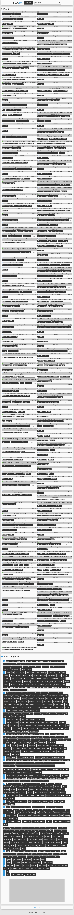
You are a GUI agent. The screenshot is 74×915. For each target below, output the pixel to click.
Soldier (40, 478)
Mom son (40, 185)
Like (39, 621)
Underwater (41, 301)
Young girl (28, 874)
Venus (51, 560)
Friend (18, 731)
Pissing (21, 810)
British (33, 681)
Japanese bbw (51, 763)
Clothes (51, 707)
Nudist (40, 276)
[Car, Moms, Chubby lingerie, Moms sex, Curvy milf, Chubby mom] (19, 354)
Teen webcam (21, 857)
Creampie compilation (27, 704)
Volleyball (28, 169)
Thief (64, 854)
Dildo (37, 710)
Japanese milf (31, 763)
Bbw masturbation (20, 63)
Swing (39, 600)
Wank (3, 332)
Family (16, 722)
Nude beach (21, 411)
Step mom (17, 828)
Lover (16, 351)
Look (17, 781)
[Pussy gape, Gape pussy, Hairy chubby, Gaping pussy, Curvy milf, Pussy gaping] (54, 613)
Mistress (30, 792)
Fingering (62, 722)
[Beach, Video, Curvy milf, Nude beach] (19, 409)
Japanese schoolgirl (9, 772)
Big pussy (13, 684)
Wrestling (14, 868)
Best (63, 672)
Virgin (18, 862)
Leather (46, 778)
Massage (40, 435)
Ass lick (4, 285)
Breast (10, 341)
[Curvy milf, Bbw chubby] (19, 194)
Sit (22, 285)
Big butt (40, 459)
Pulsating (32, 813)
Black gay (40, 681)
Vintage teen (37, 862)
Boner (56, 153)
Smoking (26, 831)
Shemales (63, 845)
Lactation (45, 148)
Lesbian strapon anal (38, 781)
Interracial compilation (57, 757)
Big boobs (7, 678)
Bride (26, 687)
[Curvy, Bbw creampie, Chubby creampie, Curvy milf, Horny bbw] (19, 557)
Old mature (5, 121)
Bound (27, 684)
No (13, 795)
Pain (52, 810)
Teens (57, 857)
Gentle (53, 740)
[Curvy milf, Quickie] (54, 353)
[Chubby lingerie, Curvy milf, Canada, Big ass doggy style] (19, 82)
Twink (55, 854)
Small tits (34, 845)
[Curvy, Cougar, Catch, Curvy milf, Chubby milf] (19, 400)
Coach (8, 169)
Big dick (40, 231)
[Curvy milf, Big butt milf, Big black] (54, 518)
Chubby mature (17, 110)
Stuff (7, 821)
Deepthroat (43, 714)
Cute (66, 696)
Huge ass (24, 748)
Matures (57, 54)
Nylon (8, 795)
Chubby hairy (5, 143)
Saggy (22, 451)
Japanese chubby (42, 164)
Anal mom (47, 132)
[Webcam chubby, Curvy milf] (19, 40)
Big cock (26, 678)
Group (40, 397)
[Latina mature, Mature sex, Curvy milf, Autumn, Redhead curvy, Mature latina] (54, 67)
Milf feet (52, 215)
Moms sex (23, 357)
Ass (31, 661)
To (33, 854)
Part (48, 810)
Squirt (24, 828)
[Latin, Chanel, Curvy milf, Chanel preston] (19, 135)
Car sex (54, 600)
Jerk (67, 769)
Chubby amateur (64, 54)
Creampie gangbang (13, 704)
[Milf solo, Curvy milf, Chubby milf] (19, 112)
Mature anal (7, 787)
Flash (51, 722)
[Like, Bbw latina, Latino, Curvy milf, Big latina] (54, 618)
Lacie (46, 565)
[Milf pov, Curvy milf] (54, 414)
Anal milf (40, 49)
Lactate (51, 148)
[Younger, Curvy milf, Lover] (19, 349)
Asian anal (45, 667)
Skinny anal (60, 836)
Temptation (12, 614)
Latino (50, 621)
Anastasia (59, 301)
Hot (14, 748)
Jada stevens (45, 525)
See (51, 831)
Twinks (46, 857)
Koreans (57, 775)
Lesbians (23, 781)
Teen (7, 851)
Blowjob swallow (63, 595)
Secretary (16, 834)
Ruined (48, 292)
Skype (5, 836)
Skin (62, 834)
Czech (28, 696)
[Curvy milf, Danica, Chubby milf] (19, 146)
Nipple (42, 795)
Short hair (24, 842)
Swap (65, 839)
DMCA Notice (42, 912)
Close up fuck (47, 701)
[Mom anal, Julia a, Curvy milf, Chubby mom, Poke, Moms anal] (19, 290)
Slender (46, 839)
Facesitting (41, 725)
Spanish (11, 327)
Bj (13, 672)
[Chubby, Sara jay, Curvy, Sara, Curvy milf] (19, 299)
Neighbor (4, 14)
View (14, 862)
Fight (66, 728)
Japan (38, 760)
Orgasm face (20, 311)
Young (13, 874)
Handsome (54, 745)
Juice (43, 760)
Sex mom (61, 365)
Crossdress (37, 707)
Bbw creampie (12, 49)
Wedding (64, 865)
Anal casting (7, 667)
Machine (13, 789)
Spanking (35, 821)
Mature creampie (9, 792)
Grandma (25, 737)
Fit (52, 728)
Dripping (14, 710)
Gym (52, 734)
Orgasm (20, 801)
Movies (18, 792)
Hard (48, 748)
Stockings (31, 836)
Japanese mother (52, 760)
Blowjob (6, 675)
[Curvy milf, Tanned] (54, 155)
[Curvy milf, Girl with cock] (19, 274)
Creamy (44, 707)
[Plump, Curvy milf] (19, 21)
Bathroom (49, 684)
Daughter (51, 714)
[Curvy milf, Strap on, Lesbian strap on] (19, 77)
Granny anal (5, 205)
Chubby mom (15, 28)
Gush (39, 255)
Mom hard (23, 28)
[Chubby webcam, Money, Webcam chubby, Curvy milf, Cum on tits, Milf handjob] (54, 113)
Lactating (56, 148)
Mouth (36, 792)
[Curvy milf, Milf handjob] (54, 203)
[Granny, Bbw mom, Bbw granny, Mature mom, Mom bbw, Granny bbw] (54, 496)
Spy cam (63, 831)
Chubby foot (61, 553)
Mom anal (40, 132)
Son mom (19, 845)
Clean (33, 696)
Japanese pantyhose (23, 772)
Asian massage (53, 664)
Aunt (39, 265)
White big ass (10, 68)
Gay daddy (42, 743)
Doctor (32, 710)
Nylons (40, 426)
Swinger (10, 828)
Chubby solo (16, 426)
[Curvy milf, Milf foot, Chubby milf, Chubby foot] (54, 551)
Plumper (10, 383)
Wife (12, 865)
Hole (43, 748)
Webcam (51, 327)
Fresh (42, 722)
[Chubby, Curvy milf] (54, 31)
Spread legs (53, 828)
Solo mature (13, 485)
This (60, 854)
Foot (37, 722)
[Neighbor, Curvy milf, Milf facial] (19, 12)
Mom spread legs (21, 252)
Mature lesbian (61, 792)
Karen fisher (5, 311)
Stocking (33, 831)
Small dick (41, 845)
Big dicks (50, 231)
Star (35, 842)
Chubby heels (26, 236)
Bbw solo (40, 322)
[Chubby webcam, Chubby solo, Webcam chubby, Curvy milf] (19, 424)
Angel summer (58, 231)
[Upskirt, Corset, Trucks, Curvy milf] (19, 187)
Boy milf (4, 54)
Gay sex (35, 743)
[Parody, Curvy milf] (19, 572)
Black (37, 672)
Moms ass (44, 265)
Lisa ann (4, 320)
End (13, 719)
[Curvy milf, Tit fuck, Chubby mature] (54, 400)
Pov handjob (48, 100)
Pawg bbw (17, 178)
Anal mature (27, 667)
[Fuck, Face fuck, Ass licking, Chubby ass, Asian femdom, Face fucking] (54, 503)
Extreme (32, 719)
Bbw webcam (16, 451)
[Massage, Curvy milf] (54, 433)
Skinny (5, 824)
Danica (10, 148)
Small (5, 831)
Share (39, 842)
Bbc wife (20, 684)
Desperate (47, 411)
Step (46, 828)
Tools (51, 857)
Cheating (16, 698)
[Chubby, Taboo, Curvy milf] (54, 537)
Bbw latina (44, 621)
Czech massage (8, 696)
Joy (45, 316)
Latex (50, 376)
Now (21, 795)
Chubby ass (5, 74)
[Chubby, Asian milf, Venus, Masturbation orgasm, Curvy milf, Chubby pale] (54, 557)
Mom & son (51, 185)
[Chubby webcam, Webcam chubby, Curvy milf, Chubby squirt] (54, 141)
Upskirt (4, 190)
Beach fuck (21, 169)
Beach (4, 169)
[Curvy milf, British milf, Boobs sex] (54, 194)
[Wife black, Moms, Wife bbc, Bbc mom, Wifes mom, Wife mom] (19, 647)
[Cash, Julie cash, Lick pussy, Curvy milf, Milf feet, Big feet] (19, 472)
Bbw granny (53, 499)
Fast (13, 728)
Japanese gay (47, 769)
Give (31, 737)
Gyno (47, 734)
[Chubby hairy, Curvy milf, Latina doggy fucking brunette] (19, 141)
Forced (22, 722)
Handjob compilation (43, 751)
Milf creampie (59, 421)
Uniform (19, 860)
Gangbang (25, 734)
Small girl (16, 842)
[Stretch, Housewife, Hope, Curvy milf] (54, 567)
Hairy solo (6, 754)
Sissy (35, 828)
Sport (22, 834)
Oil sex (16, 565)
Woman (46, 440)
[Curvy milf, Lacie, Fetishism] (54, 563)
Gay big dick (38, 737)
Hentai (39, 745)
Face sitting (45, 74)
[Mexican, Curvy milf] (19, 36)
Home (61, 745)
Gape (18, 734)
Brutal (46, 681)
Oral (62, 801)
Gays (65, 737)
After (49, 316)
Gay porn (6, 737)
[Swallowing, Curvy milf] (54, 119)
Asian (12, 661)
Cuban (10, 33)
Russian (14, 815)
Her (25, 745)
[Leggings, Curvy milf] (19, 518)
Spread (13, 821)
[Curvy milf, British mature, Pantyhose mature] (19, 160)
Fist (60, 725)
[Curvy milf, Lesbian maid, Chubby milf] (19, 258)
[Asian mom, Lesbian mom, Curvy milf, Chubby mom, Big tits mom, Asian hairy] (19, 491)
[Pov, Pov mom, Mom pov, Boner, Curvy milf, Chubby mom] (54, 151)
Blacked (36, 675)
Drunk (8, 710)
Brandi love (5, 504)
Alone (23, 670)
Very (30, 862)
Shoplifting (55, 845)
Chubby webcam (42, 116)
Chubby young (47, 287)
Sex (27, 834)
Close (8, 693)
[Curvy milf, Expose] (19, 368)
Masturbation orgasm (60, 560)
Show (10, 831)
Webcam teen (16, 466)
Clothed (51, 225)
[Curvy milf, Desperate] (54, 409)
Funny (13, 731)
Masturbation (32, 787)
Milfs (3, 110)
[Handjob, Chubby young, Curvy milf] (19, 457)
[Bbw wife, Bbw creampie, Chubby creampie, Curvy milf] (19, 47)
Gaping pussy (65, 616)
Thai (18, 851)
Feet (27, 722)
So (11, 842)
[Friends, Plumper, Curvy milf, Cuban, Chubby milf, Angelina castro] (19, 380)
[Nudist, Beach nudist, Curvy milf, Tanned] (54, 274)
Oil (25, 801)
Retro (5, 818)
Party (8, 807)
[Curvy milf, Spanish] (19, 325)
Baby (59, 675)
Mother (40, 287)
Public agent (54, 807)
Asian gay (63, 664)
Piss (39, 807)
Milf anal (38, 789)
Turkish (49, 854)
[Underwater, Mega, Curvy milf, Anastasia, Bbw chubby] (54, 299)
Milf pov (40, 416)
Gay (7, 734)
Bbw (17, 672)
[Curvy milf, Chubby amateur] (19, 151)
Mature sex (49, 70)
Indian (8, 757)
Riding (8, 815)
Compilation (15, 693)
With (40, 865)
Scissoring (14, 376)
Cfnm (22, 696)
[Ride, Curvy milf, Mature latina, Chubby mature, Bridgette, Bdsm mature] (19, 587)
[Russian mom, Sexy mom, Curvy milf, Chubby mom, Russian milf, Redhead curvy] (54, 87)
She (3, 28)
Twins (29, 857)
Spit (37, 836)
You (34, 874)
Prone (25, 442)
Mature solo (60, 789)
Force (16, 725)
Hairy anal (32, 748)
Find (56, 722)
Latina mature (41, 70)
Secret (23, 848)
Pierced (25, 432)
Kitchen (40, 245)
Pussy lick (18, 813)
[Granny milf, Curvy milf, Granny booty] (19, 414)
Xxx (7, 871)
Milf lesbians (22, 539)
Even (3, 421)
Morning (4, 534)
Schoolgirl (46, 842)
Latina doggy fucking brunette (25, 143)
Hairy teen (32, 751)
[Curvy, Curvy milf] (54, 12)
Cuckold (44, 693)
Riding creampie (53, 595)
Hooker (53, 751)
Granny (40, 499)
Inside (13, 757)
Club (43, 704)
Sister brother (8, 839)
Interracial (25, 757)
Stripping (21, 584)
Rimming (67, 815)
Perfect (25, 813)
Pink (61, 807)
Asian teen (44, 664)
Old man (56, 801)
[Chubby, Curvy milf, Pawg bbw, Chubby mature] (19, 176)
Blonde (12, 681)
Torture (35, 857)
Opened (14, 801)
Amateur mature (42, 54)
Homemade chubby (43, 44)
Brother (62, 678)
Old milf (47, 464)
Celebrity (30, 698)
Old (29, 801)
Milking (53, 789)
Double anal (21, 717)
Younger (4, 351)
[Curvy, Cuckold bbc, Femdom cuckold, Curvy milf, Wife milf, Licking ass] (54, 188)
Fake (55, 725)
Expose (53, 360)
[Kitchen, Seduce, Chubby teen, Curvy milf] (54, 243)
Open (39, 370)
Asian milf (46, 560)
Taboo (45, 539)
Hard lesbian (5, 569)
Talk (40, 857)
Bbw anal (43, 675)
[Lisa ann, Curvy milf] (19, 318)
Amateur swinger (17, 265)
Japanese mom (30, 760)
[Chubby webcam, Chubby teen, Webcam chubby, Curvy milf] (19, 577)
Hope (51, 569)
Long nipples (11, 236)
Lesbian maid (12, 260)
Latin (3, 137)
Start (30, 842)
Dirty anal (24, 714)
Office (39, 801)
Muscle (25, 789)
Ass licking (51, 506)
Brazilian (56, 684)
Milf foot (47, 553)
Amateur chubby (62, 138)
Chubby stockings (13, 391)
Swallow (11, 565)
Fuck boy (17, 54)
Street (41, 836)
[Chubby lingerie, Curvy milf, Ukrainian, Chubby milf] (54, 572)
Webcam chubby (6, 43)
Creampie (30, 693)
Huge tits (6, 751)
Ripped (52, 450)
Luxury (62, 210)
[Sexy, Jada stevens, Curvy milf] (54, 523)
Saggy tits (53, 839)
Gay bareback (51, 743)
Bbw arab (47, 351)
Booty (63, 684)
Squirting (6, 845)
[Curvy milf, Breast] (19, 339)
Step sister (41, 831)
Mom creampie (16, 784)
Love (29, 778)
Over (33, 801)
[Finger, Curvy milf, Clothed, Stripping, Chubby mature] (19, 582)
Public (34, 807)
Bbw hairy (13, 687)
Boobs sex (54, 196)
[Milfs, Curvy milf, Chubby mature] (19, 108)
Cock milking (59, 306)
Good (19, 743)
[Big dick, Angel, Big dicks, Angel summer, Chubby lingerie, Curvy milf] (54, 228)
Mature (32, 784)
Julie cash (8, 474)
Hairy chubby (48, 220)
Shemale (49, 821)
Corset (9, 190)
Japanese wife (41, 763)
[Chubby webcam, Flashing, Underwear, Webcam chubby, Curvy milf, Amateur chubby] (19, 239)
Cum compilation (22, 701)
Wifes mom (29, 649)
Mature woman (13, 336)
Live (65, 778)
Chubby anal (65, 74)
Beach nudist (46, 276)
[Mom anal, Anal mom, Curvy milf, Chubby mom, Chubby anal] (19, 393)
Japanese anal (29, 766)
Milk (39, 306)
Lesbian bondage (9, 781)
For (47, 722)
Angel (45, 231)
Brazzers (18, 675)
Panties (11, 813)
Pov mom (44, 153)
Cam (36, 698)
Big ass (22, 672)
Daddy (31, 714)
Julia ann (37, 766)
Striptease (50, 834)
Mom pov (50, 153)
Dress (36, 714)
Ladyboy (34, 778)
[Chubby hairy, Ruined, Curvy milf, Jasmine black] (54, 290)
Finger (4, 584)
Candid (61, 696)
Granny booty (20, 205)
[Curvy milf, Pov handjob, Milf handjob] (54, 98)
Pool (42, 813)
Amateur (48, 661)
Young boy (20, 874)
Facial (34, 725)
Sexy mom (49, 90)
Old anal (6, 804)
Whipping (57, 865)
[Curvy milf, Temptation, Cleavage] (19, 612)
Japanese (21, 760)
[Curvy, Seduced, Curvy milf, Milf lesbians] (19, 537)
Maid (55, 784)
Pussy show (41, 810)
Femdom (9, 722)
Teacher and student (14, 306)
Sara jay (10, 301)
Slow (66, 834)
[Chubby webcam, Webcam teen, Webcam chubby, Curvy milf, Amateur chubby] (19, 463)
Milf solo (4, 114)
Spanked (6, 842)
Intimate (37, 757)
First (9, 728)
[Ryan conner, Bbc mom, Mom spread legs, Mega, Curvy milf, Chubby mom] (19, 249)
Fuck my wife (46, 728)
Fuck (39, 506)
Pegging (14, 810)
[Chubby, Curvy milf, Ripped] (54, 448)
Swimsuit (18, 836)
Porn (67, 810)
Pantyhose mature (22, 162)
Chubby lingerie (11, 19)
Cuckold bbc (46, 191)
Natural (6, 798)
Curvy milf (11, 14)
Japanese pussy (8, 769)
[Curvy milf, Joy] (54, 389)
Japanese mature (64, 760)
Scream (8, 525)
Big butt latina (6, 442)
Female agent (34, 731)
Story (20, 831)
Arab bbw (64, 351)
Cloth (39, 225)
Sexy (39, 525)
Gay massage (59, 734)
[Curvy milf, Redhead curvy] (19, 527)
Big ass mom (59, 265)
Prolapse (4, 565)
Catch (13, 402)
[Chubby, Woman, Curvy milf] (54, 438)
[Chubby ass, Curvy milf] (19, 72)
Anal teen (53, 667)
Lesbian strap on (19, 79)
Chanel (8, 137)
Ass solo (52, 605)
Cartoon (60, 698)
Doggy (58, 714)
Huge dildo (63, 748)
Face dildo (18, 68)
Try (59, 851)
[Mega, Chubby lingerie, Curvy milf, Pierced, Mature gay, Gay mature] (19, 429)
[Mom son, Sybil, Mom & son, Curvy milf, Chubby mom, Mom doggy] (54, 182)
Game (45, 737)
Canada (21, 84)
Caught (23, 698)
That (54, 851)
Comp (39, 236)
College (6, 707)
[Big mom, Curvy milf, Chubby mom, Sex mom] (54, 363)
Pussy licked (48, 813)
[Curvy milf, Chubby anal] (54, 171)
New (17, 795)
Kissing (37, 775)
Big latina (62, 621)
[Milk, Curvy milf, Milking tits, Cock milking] (54, 304)
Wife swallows (5, 105)
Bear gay (45, 678)
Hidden (20, 745)
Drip (9, 717)
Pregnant (14, 807)
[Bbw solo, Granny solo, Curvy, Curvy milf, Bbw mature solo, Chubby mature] (54, 319)
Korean (14, 775)
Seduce (45, 245)
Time (49, 851)
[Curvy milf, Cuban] (19, 31)
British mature (12, 162)
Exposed (40, 360)
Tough (39, 215)
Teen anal (12, 854)
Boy (30, 675)
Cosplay (6, 701)
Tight (44, 851)
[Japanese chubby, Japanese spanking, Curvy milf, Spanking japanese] (54, 161)
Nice (37, 795)
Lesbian (8, 778)
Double (10, 714)
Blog (18, 2)
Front (54, 220)
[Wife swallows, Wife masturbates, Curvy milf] (19, 103)
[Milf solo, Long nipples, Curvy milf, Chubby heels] (19, 234)
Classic (65, 701)
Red (61, 815)
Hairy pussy (55, 748)
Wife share (46, 868)
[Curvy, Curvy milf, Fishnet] (54, 472)
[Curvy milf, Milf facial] (19, 181)
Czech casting (57, 701)
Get (33, 740)
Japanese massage (9, 763)
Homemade (5, 90)
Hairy (7, 745)
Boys (67, 687)
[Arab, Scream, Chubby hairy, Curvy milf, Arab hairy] (19, 523)
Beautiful (18, 681)
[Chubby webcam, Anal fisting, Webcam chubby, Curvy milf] (54, 443)
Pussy (20, 807)
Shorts (48, 845)
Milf (37, 784)
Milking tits (51, 306)
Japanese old (19, 766)
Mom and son (22, 787)
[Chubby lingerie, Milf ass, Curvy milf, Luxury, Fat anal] (54, 208)
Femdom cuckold (55, 191)
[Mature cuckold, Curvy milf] (19, 218)
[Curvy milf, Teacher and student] (19, 304)
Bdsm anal (34, 684)
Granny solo (48, 322)
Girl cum (47, 740)
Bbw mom (51, 265)
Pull (38, 813)
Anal (7, 661)
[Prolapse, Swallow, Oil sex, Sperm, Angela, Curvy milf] (19, 563)
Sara (19, 301)
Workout (33, 868)
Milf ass (50, 210)
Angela (4, 68)
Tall (29, 854)
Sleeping (42, 821)
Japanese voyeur (36, 769)
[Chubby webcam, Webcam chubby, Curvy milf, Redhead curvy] (19, 624)
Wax (39, 868)
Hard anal (60, 751)
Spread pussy (7, 834)
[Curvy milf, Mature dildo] (54, 607)
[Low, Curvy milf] (54, 452)
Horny (12, 751)
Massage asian (48, 787)
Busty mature (52, 138)
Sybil (46, 185)
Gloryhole (12, 740)
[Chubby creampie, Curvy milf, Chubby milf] (19, 363)
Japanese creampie (58, 769)
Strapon (30, 828)
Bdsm (32, 672)
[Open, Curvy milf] (54, 368)
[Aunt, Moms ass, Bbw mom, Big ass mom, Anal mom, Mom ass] (54, 262)
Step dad (48, 836)
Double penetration (48, 397)
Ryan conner (5, 252)
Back (62, 687)
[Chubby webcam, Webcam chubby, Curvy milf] (19, 551)
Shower (64, 828)
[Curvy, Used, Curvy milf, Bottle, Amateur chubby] (54, 239)
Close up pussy (8, 698)
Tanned (47, 158)
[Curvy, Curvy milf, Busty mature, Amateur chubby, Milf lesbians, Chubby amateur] (54, 135)
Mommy (6, 789)
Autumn (63, 70)
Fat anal (67, 210)
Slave (15, 831)
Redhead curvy (13, 530)
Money (50, 116)
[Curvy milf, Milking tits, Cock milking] (54, 486)
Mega (29, 252)
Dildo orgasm (48, 311)
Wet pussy (26, 865)
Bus (27, 672)
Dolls (56, 225)
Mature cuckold (6, 220)
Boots (12, 675)
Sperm (21, 565)
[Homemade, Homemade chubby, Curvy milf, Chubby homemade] (19, 87)
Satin (37, 834)
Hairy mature (15, 754)
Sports (12, 845)
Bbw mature (41, 530)
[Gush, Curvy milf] (54, 253)
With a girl (6, 868)
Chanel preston (22, 137)
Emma (28, 63)
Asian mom (5, 494)
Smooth (67, 821)
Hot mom (46, 745)
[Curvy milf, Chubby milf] (54, 61)
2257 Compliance (33, 912)
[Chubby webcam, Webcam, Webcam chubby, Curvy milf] (54, 325)
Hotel (38, 748)
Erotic (39, 271)
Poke (30, 292)
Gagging (9, 544)
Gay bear (6, 743)
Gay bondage (27, 743)
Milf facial (17, 14)
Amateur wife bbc (39, 661)
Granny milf (5, 416)
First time (25, 728)
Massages (46, 789)
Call (5, 704)
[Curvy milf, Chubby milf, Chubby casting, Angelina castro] (54, 513)
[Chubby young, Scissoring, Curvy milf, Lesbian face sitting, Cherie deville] (19, 373)
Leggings (4, 520)
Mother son (43, 792)
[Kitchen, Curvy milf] (54, 258)
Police (5, 813)
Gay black (67, 740)
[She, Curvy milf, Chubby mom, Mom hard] (19, 26)
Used (44, 241)
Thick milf (20, 442)
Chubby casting (56, 515)
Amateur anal (37, 667)
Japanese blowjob (36, 772)
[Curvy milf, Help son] (54, 56)
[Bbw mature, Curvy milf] (54, 527)
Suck (25, 839)
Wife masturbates (15, 105)
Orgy (51, 801)
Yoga (7, 874)
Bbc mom (54, 132)
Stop (24, 836)
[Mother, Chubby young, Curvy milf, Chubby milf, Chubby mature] (54, 284)
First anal (25, 731)
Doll (5, 717)
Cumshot (13, 701)
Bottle (55, 241)
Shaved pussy (26, 821)
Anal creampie (15, 670)
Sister (18, 821)
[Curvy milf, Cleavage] (54, 294)
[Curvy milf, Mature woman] (19, 334)
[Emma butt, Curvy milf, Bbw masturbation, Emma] (19, 61)
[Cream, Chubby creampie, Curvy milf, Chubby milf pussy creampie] (19, 638)
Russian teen (36, 815)
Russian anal (22, 815)
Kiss (51, 775)
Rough (11, 818)
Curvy (39, 14)
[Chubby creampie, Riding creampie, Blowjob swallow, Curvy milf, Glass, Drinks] (54, 592)
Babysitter (23, 690)
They (13, 857)
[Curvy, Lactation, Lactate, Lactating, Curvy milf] (54, 146)
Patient (4, 19)
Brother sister (52, 675)
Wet (7, 865)
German (41, 734)
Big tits (25, 675)
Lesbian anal (16, 778)
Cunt (65, 698)
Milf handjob (56, 100)
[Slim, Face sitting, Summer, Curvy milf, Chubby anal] (54, 72)
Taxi (44, 854)
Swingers (11, 836)
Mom (8, 784)
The (9, 857)
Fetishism (51, 565)
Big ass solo (58, 681)
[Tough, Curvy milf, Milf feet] (54, 213)
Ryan (29, 815)
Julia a (10, 292)
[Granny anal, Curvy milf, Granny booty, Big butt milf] (19, 203)
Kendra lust (65, 775)
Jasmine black (61, 292)
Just (58, 763)
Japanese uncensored (48, 766)
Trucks (14, 190)
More (14, 787)
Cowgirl (31, 701)
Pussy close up (60, 810)
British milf (47, 196)
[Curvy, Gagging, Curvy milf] (19, 542)
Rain (16, 818)
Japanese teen (21, 763)
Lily (29, 781)
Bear (32, 678)
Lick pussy (15, 474)
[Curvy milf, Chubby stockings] (19, 389)
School (41, 828)
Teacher (38, 854)
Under (43, 860)
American (36, 664)
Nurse (68, 795)
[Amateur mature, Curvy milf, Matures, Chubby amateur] (54, 52)
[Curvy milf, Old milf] (54, 462)
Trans (24, 854)
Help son (47, 59)
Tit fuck (47, 402)
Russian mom (41, 90)
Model (24, 792)
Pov (39, 153)
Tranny (6, 854)
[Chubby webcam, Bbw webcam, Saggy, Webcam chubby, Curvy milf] (19, 448)
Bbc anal (20, 687)
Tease (19, 854)
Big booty (65, 675)
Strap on (11, 79)
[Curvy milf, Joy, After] (54, 314)
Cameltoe (49, 704)
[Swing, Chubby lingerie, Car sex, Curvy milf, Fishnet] (54, 598)
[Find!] (59, 2)
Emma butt (5, 63)
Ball (17, 690)
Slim (39, 74)
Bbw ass (66, 681)
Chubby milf (48, 63)
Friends (4, 383)
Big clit (39, 687)
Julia (28, 769)
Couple (38, 704)
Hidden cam (32, 745)
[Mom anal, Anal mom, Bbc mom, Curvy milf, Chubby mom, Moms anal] (54, 129)
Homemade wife (62, 44)
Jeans (62, 763)
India (18, 757)
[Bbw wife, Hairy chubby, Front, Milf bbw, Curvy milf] (54, 218)
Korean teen (44, 775)
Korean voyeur (22, 775)
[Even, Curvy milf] (19, 419)
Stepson (64, 842)
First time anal (59, 728)
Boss (51, 681)
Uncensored (27, 860)
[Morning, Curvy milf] (19, 532)
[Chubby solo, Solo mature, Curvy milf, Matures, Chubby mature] (19, 482)
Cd (55, 698)
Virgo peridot (52, 589)
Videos (50, 862)
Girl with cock (12, 276)
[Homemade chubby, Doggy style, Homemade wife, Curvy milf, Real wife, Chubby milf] (54, 41)
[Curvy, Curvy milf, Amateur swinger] (19, 262)
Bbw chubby (12, 196)
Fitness (32, 728)
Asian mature (28, 664)
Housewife (46, 569)
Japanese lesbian (8, 766)
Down (14, 717)
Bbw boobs (55, 687)
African (29, 670)
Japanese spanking (53, 164)
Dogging (16, 714)
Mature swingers (42, 23)
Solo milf (26, 845)
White (27, 868)
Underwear (21, 242)
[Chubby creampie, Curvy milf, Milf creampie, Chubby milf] (54, 419)
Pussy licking (65, 813)
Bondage (44, 672)
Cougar (9, 402)
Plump (4, 23)
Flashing (15, 242)
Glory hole (18, 737)
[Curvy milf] (54, 17)
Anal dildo (6, 670)
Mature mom (61, 499)
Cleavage (47, 297)
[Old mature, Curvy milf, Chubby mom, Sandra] (19, 119)
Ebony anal (25, 719)
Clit (47, 698)
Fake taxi (49, 725)
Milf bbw (59, 220)
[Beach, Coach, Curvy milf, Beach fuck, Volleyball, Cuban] (19, 167)
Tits (35, 851)
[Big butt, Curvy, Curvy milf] (54, 457)
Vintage (24, 862)
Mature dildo (48, 609)
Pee (47, 807)
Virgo (39, 589)
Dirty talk (64, 714)
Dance (21, 710)
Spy (5, 828)
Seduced (9, 539)
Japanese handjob (20, 769)
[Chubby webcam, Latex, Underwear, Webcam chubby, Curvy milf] (54, 373)
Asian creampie (17, 667)
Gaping (6, 740)
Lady (47, 781)
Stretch (40, 569)
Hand (18, 748)
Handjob (4, 459)
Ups (14, 860)
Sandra (26, 121)
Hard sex (13, 569)
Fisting (32, 722)
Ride (3, 590)
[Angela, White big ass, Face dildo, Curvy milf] (19, 66)
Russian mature (53, 815)
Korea (8, 775)
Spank (57, 834)
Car (3, 357)
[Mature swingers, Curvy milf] (54, 21)
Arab (3, 525)
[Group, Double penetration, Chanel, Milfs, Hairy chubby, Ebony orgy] (54, 394)
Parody (4, 574)
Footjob (22, 725)
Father (38, 728)
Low (39, 455)
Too (5, 857)
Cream (4, 641)
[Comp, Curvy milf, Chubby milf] (54, 234)
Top (31, 851)
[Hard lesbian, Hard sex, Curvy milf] (19, 567)
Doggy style (53, 44)
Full (68, 725)
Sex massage (16, 848)
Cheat (67, 707)
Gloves (51, 737)
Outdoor (45, 801)
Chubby (40, 33)
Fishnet (51, 474)
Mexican (4, 38)
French (6, 725)
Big (55, 672)
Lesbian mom (13, 494)
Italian (31, 757)
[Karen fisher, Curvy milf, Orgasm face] (19, 309)
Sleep (55, 821)
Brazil (20, 678)
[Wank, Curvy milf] (19, 330)
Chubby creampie (22, 49)
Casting (17, 696)
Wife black (5, 649)
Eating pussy (40, 719)
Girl (12, 737)
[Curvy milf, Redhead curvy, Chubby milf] (54, 542)
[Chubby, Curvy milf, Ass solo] (54, 602)
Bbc (59, 672)
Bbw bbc (41, 684)
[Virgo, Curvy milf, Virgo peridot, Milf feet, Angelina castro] (54, 587)
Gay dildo (60, 740)
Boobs (8, 672)
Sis (59, 828)
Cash (3, 474)
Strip (29, 839)
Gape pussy (49, 616)
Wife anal (50, 865)
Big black (54, 520)
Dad (5, 714)
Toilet (13, 851)
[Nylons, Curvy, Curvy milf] (54, 424)
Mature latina (16, 590)
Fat (64, 725)
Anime (18, 661)
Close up (41, 698)
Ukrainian (57, 574)
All (27, 661)
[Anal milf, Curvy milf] (54, 47)
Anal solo (6, 664)
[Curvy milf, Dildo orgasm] (54, 309)
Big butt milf (28, 205)
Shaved (61, 821)
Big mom (40, 365)
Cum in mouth (53, 696)
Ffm (5, 728)
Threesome (24, 851)
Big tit (12, 690)
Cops (67, 704)
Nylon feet (61, 795)
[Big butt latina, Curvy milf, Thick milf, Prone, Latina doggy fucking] (19, 439)
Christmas (39, 701)
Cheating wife (14, 707)
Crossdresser (52, 693)
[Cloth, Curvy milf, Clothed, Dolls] (54, 223)
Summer (51, 74)
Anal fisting (51, 445)
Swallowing (41, 121)
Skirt (54, 836)
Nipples (12, 798)
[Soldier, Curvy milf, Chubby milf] (54, 476)
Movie (64, 787)
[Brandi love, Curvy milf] (19, 502)
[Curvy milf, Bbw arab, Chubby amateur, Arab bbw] (54, 349)
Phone (34, 810)
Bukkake (38, 678)
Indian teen (45, 757)
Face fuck (44, 506)
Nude (32, 795)
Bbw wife (4, 49)
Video (8, 411)
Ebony (8, 719)
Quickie (47, 356)
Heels (18, 751)
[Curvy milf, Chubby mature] (19, 344)
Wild (44, 865)
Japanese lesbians (11, 760)
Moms (7, 357)
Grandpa (13, 743)
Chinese (23, 693)
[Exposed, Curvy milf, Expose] (54, 358)
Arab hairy (30, 525)
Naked (48, 795)
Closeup (37, 693)
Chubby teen (52, 245)
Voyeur (8, 862)
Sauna (32, 834)
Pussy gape (41, 616)
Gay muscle (58, 737)
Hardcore (24, 751)
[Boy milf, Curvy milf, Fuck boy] (19, 52)
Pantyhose (27, 807)
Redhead (44, 815)
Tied (40, 851)
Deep (26, 710)
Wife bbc (16, 649)
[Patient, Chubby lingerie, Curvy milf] (19, 17)
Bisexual (6, 684)
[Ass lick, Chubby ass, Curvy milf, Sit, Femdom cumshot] (19, 283)
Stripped (58, 842)
